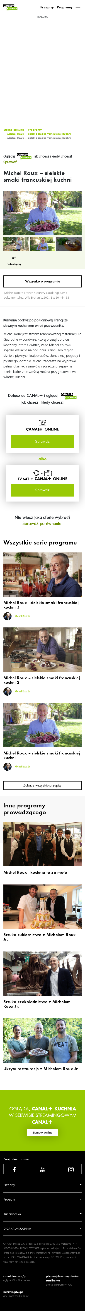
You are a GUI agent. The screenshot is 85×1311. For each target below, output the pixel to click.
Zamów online (43, 1132)
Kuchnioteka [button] (12, 1214)
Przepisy (47, 7)
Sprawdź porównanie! (42, 523)
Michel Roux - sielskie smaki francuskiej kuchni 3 (40, 605)
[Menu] (78, 7)
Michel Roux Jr (22, 616)
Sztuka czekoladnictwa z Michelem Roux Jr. (37, 1004)
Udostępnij (14, 263)
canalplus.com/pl (14, 1276)
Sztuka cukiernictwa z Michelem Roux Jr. (39, 937)
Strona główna (13, 129)
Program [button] (9, 1199)
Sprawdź (10, 162)
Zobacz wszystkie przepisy (42, 785)
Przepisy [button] (9, 1185)
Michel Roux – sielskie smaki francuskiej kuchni (39, 133)
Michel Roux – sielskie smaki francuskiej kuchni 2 (41, 680)
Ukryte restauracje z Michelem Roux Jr (40, 1069)
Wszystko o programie (42, 281)
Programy (65, 7)
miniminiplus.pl (13, 1292)
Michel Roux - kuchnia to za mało (35, 872)
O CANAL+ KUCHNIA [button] (17, 1228)
